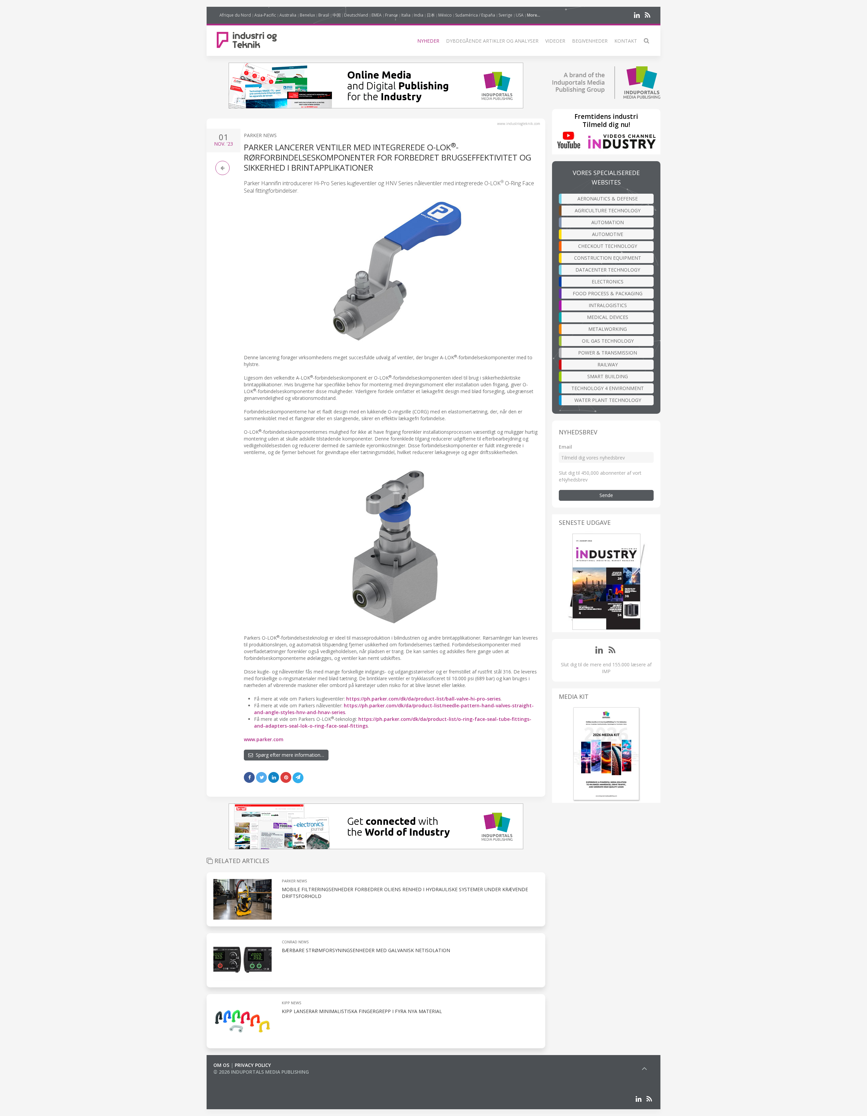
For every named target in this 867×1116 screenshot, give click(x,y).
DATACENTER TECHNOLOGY (607, 269)
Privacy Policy (253, 1065)
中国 (337, 15)
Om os (221, 1065)
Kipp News (291, 1002)
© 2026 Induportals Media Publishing (261, 1072)
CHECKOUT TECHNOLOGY (607, 246)
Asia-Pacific (265, 15)
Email (565, 447)
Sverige (505, 15)
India (418, 15)
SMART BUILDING (607, 376)
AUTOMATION (607, 222)
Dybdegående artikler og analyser (492, 41)
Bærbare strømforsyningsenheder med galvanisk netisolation (366, 950)
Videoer (555, 41)
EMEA (377, 15)
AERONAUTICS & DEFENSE (607, 198)
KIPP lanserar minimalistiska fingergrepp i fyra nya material (362, 1011)
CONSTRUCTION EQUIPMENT (607, 258)
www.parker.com (263, 739)
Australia (287, 15)
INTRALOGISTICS (608, 305)
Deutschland (356, 15)
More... (533, 15)
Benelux (307, 15)
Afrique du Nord (235, 15)
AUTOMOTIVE (607, 234)
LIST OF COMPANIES (236, 1078)
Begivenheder (590, 41)
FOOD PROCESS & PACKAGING (607, 293)
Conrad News (295, 941)
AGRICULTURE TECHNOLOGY (607, 210)
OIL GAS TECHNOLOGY (608, 341)
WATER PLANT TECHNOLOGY (607, 400)
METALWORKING (607, 329)
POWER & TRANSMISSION (607, 352)
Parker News (260, 135)
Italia (405, 15)
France (391, 15)
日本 (431, 15)
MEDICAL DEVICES (607, 317)
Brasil (323, 15)
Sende (606, 495)
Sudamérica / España (475, 15)
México (445, 15)
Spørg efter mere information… (288, 755)
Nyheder (428, 41)
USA (520, 15)
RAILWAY (607, 364)
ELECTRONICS (607, 281)
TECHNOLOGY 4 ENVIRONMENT (607, 388)
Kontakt (625, 41)
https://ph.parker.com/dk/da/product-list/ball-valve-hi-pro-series (423, 698)
